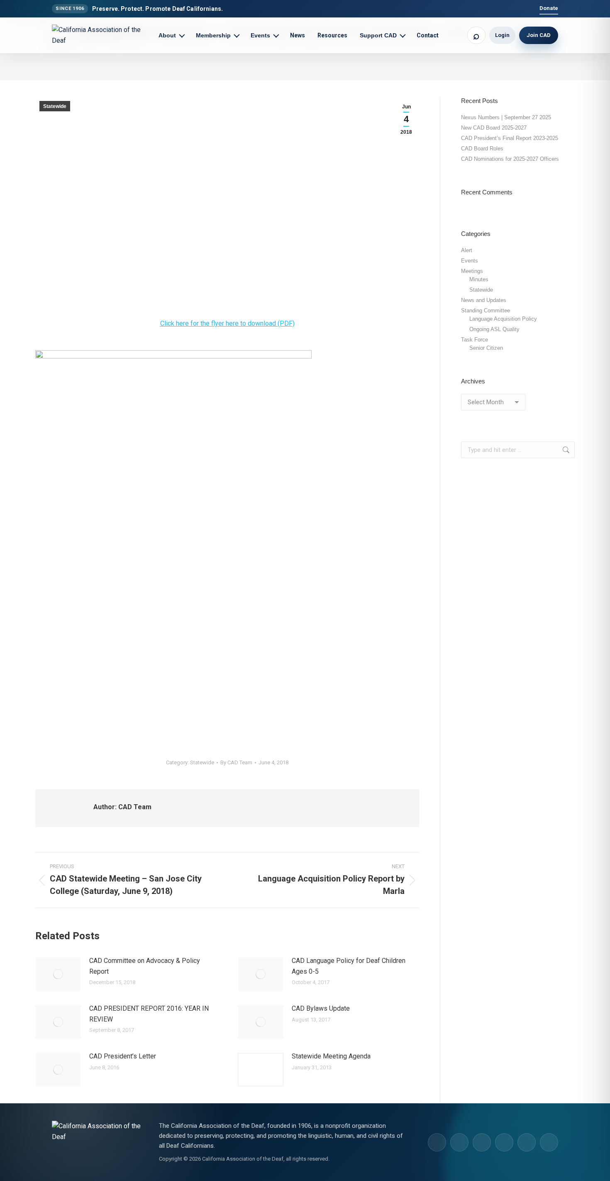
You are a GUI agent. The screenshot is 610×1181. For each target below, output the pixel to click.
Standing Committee (485, 310)
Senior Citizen (486, 348)
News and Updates (483, 300)
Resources (332, 35)
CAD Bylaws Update (321, 1008)
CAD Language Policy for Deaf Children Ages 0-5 (348, 966)
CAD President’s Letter (122, 1056)
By (236, 762)
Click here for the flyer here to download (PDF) (227, 323)
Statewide (54, 106)
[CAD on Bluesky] (549, 1142)
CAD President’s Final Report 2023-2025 (509, 138)
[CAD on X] (526, 1142)
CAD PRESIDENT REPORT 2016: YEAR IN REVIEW (149, 1013)
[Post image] (58, 974)
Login (502, 35)
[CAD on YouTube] (504, 1142)
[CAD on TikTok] (459, 1142)
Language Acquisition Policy (503, 319)
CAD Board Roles (482, 148)
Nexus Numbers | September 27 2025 (506, 117)
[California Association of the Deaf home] (101, 35)
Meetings (472, 271)
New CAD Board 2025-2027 (494, 128)
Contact (428, 35)
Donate (548, 8)
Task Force (474, 339)
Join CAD (539, 35)
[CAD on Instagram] (437, 1142)
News (297, 35)
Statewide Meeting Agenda (331, 1056)
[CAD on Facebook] (482, 1142)
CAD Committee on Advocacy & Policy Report (144, 966)
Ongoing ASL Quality (494, 329)
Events (469, 261)
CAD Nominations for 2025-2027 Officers (510, 159)
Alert (466, 250)
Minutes (478, 279)
